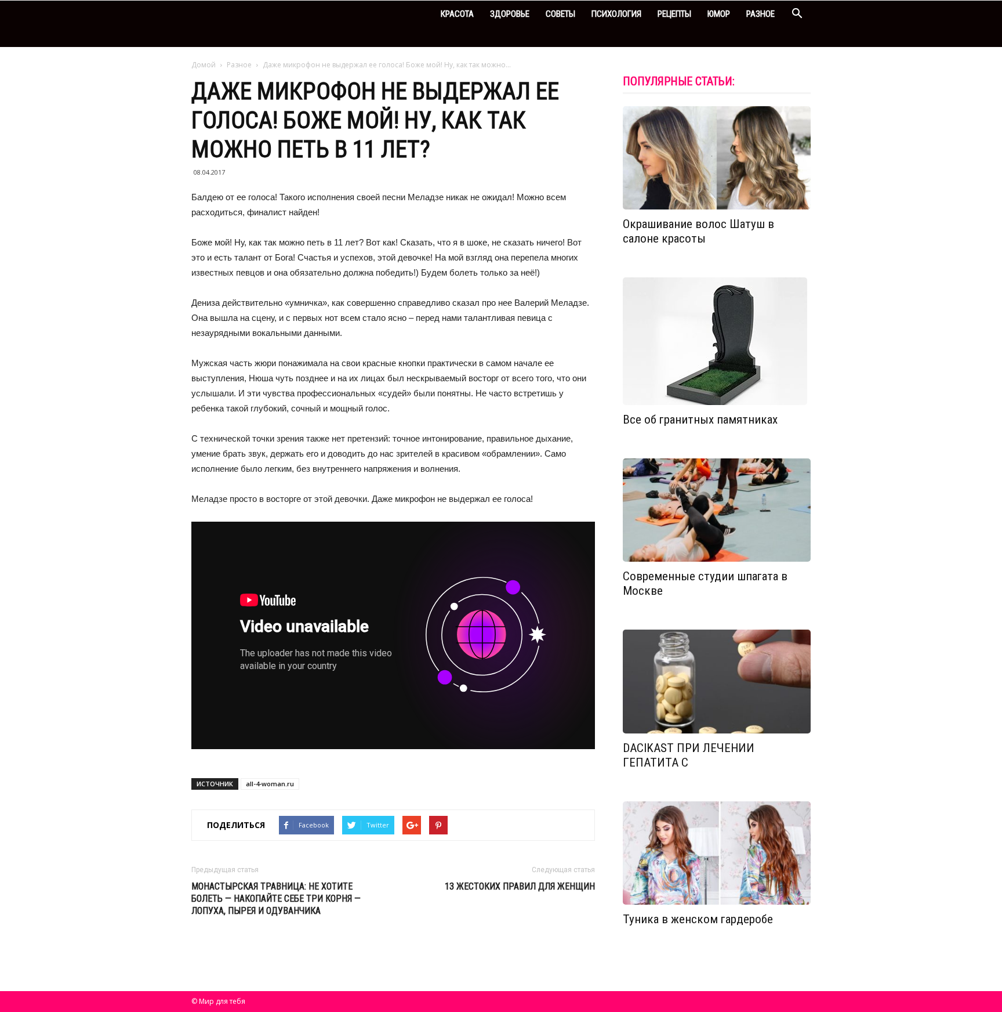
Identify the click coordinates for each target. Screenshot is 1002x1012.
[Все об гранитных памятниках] (717, 341)
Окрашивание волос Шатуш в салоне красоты (698, 231)
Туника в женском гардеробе (698, 919)
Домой (203, 65)
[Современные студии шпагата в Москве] (717, 510)
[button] (797, 14)
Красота (457, 14)
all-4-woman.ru (270, 783)
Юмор (718, 14)
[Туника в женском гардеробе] (717, 853)
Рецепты (674, 14)
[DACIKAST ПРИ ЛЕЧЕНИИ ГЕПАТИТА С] (717, 681)
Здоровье (509, 14)
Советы (560, 14)
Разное (760, 14)
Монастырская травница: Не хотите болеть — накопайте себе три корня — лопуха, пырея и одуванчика (276, 898)
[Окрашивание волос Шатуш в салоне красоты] (717, 157)
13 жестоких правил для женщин (520, 886)
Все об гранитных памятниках (700, 420)
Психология (616, 14)
